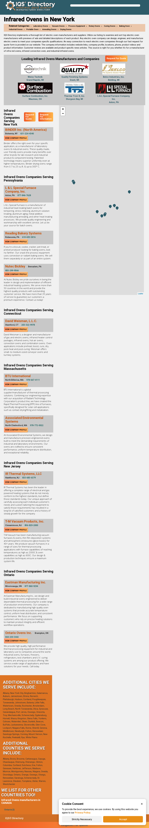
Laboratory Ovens (40, 26)
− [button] (63, 113)
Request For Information (46, 116)
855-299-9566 (12, 270)
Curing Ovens (109, 26)
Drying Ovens (65, 29)
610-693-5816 (29, 237)
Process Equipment (76, 26)
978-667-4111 (33, 380)
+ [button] (63, 109)
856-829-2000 (31, 525)
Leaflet (140, 294)
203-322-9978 (28, 325)
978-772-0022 (36, 425)
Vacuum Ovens (58, 26)
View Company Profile (16, 138)
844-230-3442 (12, 637)
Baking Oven (124, 26)
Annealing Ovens (49, 29)
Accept (123, 819)
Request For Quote (116, 58)
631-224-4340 (27, 133)
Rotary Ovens (94, 26)
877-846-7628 (24, 195)
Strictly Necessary (82, 819)
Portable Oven (32, 29)
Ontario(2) (9, 809)
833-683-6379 (29, 477)
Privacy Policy (82, 812)
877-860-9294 (31, 586)
